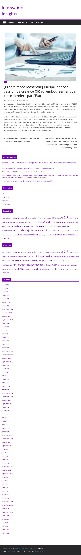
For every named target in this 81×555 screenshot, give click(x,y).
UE (3, 238)
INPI (68, 226)
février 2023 (6, 428)
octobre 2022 (6, 442)
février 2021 (6, 495)
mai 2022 (5, 456)
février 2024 (6, 386)
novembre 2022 (7, 439)
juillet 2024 (5, 369)
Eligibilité (75, 222)
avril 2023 (5, 421)
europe (4, 226)
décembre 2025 (7, 309)
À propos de (23, 22)
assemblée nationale (27, 218)
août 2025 (5, 323)
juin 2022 (5, 453)
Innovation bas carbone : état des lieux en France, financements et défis (27, 181)
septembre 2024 (7, 362)
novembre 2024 (7, 355)
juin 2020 (5, 523)
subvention (58, 234)
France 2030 (28, 226)
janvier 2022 (6, 463)
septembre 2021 (7, 474)
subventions (69, 235)
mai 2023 (5, 418)
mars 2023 (5, 425)
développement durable (64, 222)
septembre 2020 (7, 512)
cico (59, 218)
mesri (54, 230)
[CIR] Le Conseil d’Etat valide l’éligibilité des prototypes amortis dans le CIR (28, 168)
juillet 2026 (5, 285)
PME (59, 231)
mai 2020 (5, 526)
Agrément (8, 218)
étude (6, 238)
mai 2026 (5, 292)
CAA (56, 218)
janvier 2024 (6, 390)
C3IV (53, 218)
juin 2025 (5, 330)
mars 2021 (5, 491)
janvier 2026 (6, 306)
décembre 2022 (7, 435)
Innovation (5, 197)
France (20, 226)
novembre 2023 (7, 397)
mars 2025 (5, 341)
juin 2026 (5, 288)
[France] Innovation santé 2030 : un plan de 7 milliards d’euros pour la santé (21, 140)
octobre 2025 (6, 316)
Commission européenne (10, 222)
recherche (35, 234)
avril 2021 (5, 488)
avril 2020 (5, 530)
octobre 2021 (6, 470)
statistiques (43, 235)
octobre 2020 (6, 509)
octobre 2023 (6, 400)
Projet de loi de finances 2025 (10, 235)
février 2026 (6, 302)
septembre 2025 (7, 320)
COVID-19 (29, 222)
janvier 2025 (6, 348)
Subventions (6, 204)
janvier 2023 (6, 432)
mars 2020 (5, 533)
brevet (43, 218)
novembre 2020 (7, 505)
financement (12, 226)
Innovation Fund (61, 226)
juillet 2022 (5, 449)
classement (73, 218)
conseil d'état (22, 222)
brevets (48, 218)
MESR (49, 231)
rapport (26, 235)
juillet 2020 (5, 519)
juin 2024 (5, 372)
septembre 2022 (7, 446)
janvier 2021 (6, 498)
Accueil (11, 22)
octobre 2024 (6, 358)
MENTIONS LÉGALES (38, 22)
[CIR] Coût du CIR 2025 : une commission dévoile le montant (23, 172)
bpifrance (37, 218)
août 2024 (5, 365)
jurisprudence (20, 230)
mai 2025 (5, 334)
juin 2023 (5, 414)
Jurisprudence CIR (38, 230)
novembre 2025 (7, 313)
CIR (5, 82)
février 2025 (6, 344)
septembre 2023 (7, 404)
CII (62, 218)
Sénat (76, 235)
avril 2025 (5, 337)
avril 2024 (5, 379)
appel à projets (16, 218)
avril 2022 (5, 460)
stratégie (50, 235)
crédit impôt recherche (45, 222)
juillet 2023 (5, 411)
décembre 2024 (7, 351)
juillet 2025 (5, 327)
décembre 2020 (7, 502)
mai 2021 (5, 484)
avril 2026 (5, 295)
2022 (3, 218)
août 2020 (5, 516)
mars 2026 (5, 299)
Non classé (5, 200)
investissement (7, 231)
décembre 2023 (7, 393)
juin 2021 (5, 481)
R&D (20, 234)
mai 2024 (5, 376)
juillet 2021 (5, 477)
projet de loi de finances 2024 (69, 231)
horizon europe (38, 226)
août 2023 (5, 407)
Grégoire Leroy (23, 100)
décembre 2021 (7, 467)
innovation (50, 226)
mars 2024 (5, 383)
